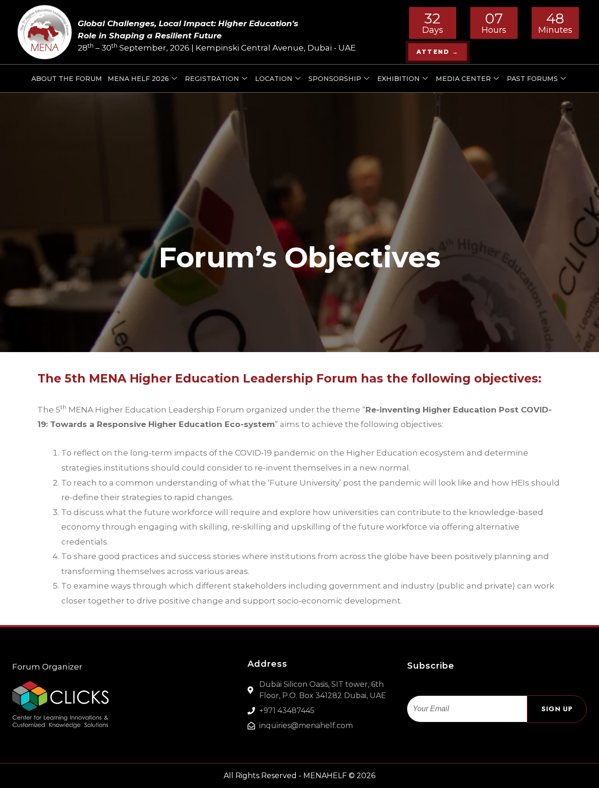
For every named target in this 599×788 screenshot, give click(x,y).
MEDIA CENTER (463, 78)
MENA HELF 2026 (138, 78)
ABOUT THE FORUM (66, 78)
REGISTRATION (212, 78)
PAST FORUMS (532, 78)
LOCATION (273, 78)
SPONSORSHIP (334, 78)
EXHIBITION (398, 78)
